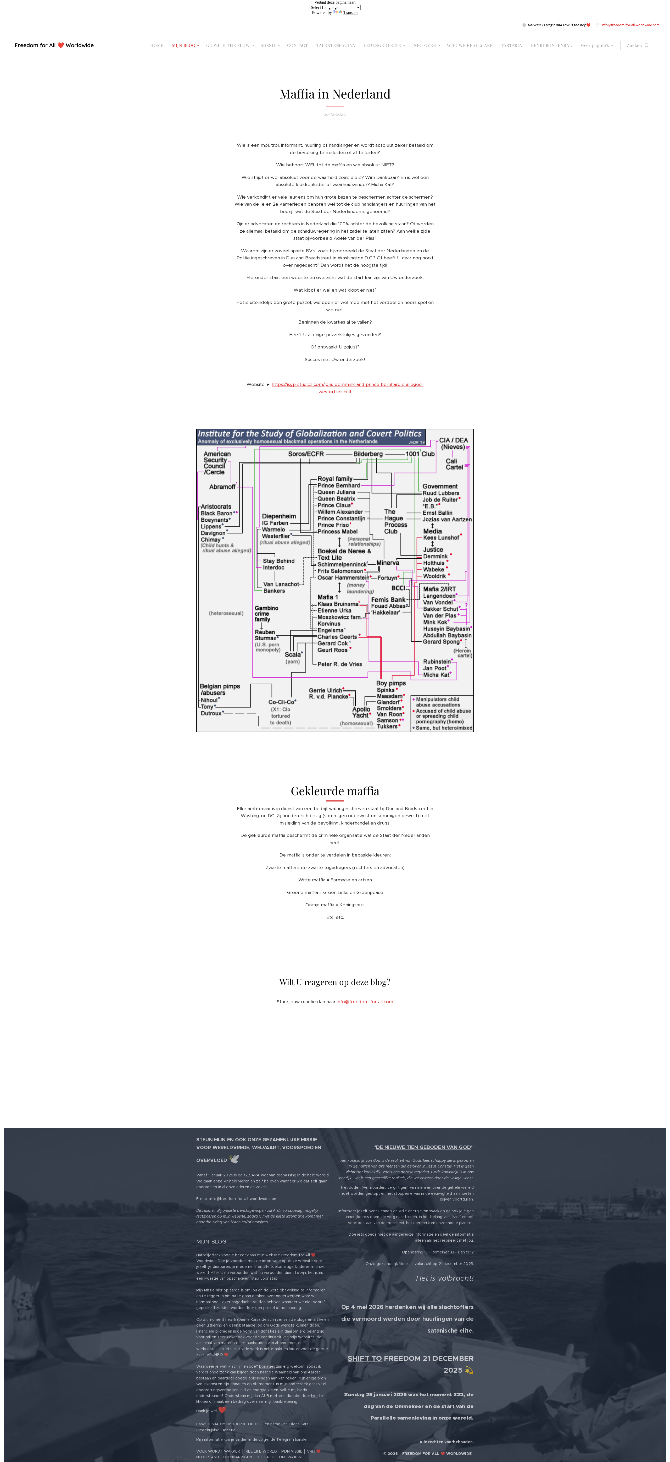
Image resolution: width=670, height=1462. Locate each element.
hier (314, 1395)
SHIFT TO (365, 1358)
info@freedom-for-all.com (365, 1002)
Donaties (267, 1366)
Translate (350, 12)
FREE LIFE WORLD (260, 1451)
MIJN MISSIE (292, 1451)
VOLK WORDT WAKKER (218, 1451)
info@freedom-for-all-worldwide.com (630, 25)
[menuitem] (158, 45)
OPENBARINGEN (237, 1457)
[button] (637, 45)
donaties (268, 1331)
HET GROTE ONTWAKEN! (279, 1457)
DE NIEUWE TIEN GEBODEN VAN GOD (423, 1147)
